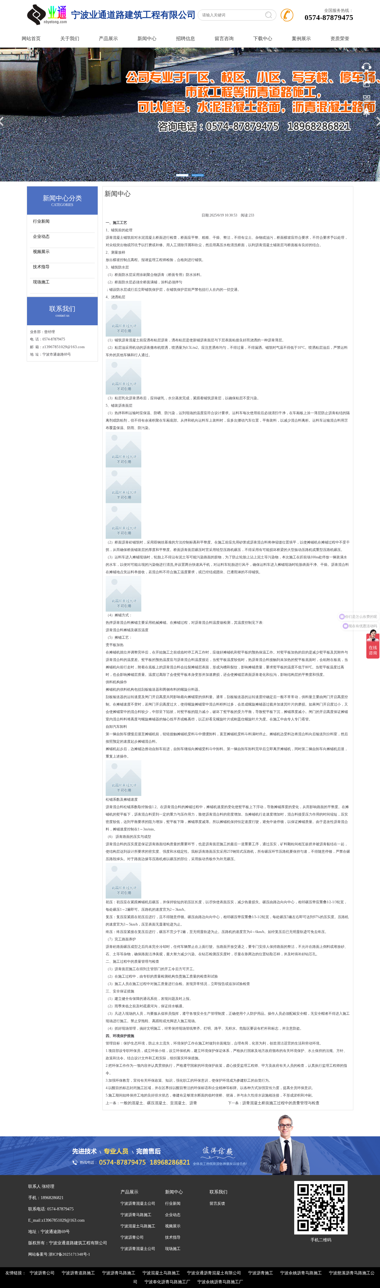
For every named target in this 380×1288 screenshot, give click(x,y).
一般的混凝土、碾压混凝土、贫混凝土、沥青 (158, 1103)
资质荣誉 (339, 38)
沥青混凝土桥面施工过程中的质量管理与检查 (280, 1103)
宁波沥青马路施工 (136, 1214)
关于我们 (69, 38)
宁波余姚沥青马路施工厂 (220, 1282)
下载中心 (262, 38)
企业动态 (41, 236)
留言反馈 (217, 1203)
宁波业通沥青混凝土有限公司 (214, 1273)
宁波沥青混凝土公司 (138, 1203)
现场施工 (41, 282)
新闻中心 (146, 38)
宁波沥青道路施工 (78, 1273)
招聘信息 (185, 38)
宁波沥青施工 (260, 1273)
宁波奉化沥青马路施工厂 (167, 1282)
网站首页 (31, 38)
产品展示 (108, 38)
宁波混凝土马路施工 (138, 1226)
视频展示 (41, 251)
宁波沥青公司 (132, 1237)
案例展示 (301, 38)
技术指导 (41, 267)
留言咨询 (224, 38)
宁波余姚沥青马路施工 (301, 1273)
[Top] (366, 113)
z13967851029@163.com (63, 347)
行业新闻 (41, 221)
